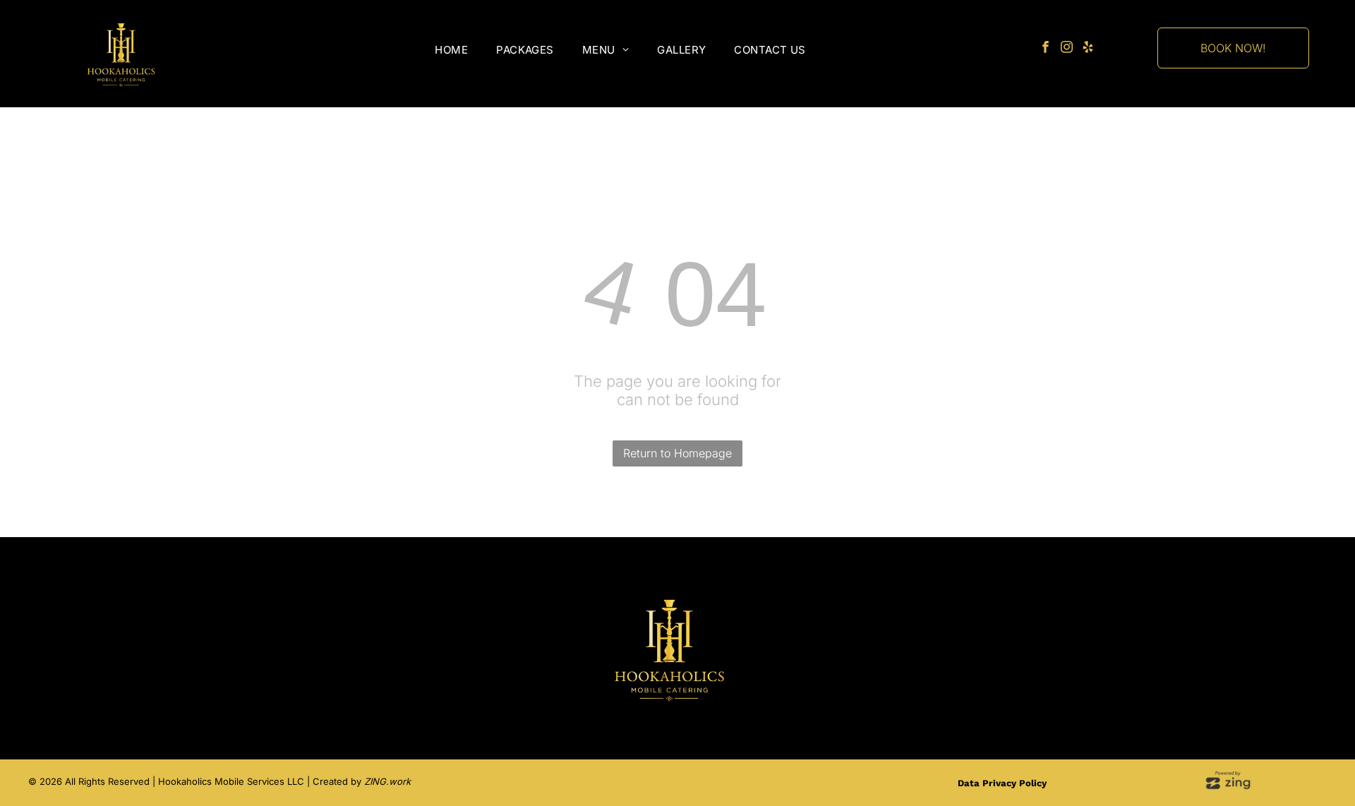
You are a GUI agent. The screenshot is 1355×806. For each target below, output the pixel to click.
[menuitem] (451, 49)
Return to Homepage (677, 453)
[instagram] (1067, 48)
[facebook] (1045, 48)
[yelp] (1088, 48)
